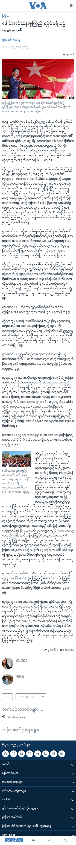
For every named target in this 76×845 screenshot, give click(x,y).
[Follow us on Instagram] (29, 753)
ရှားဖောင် (7, 39)
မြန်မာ (6, 15)
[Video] (33, 840)
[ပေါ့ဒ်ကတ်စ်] (53, 753)
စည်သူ (16, 39)
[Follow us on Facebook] (5, 753)
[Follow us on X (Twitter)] (13, 753)
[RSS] (45, 753)
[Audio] (49, 840)
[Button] (68, 54)
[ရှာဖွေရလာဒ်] (65, 840)
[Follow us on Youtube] (21, 753)
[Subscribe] (61, 753)
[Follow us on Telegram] (37, 753)
